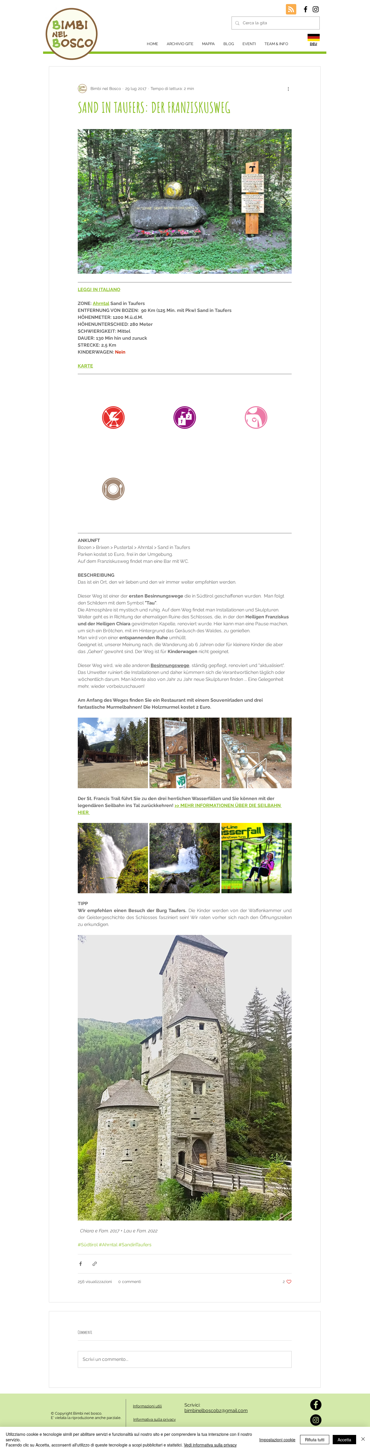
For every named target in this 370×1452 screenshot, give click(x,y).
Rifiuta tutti (314, 1439)
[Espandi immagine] (185, 201)
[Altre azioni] (288, 88)
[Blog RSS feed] (291, 9)
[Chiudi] (363, 1439)
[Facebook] (315, 1404)
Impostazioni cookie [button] (277, 1439)
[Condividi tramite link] (94, 1264)
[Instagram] (315, 1420)
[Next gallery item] (285, 201)
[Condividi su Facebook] (80, 1264)
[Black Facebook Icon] (305, 9)
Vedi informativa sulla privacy (210, 1445)
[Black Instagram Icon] (316, 9)
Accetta (344, 1439)
